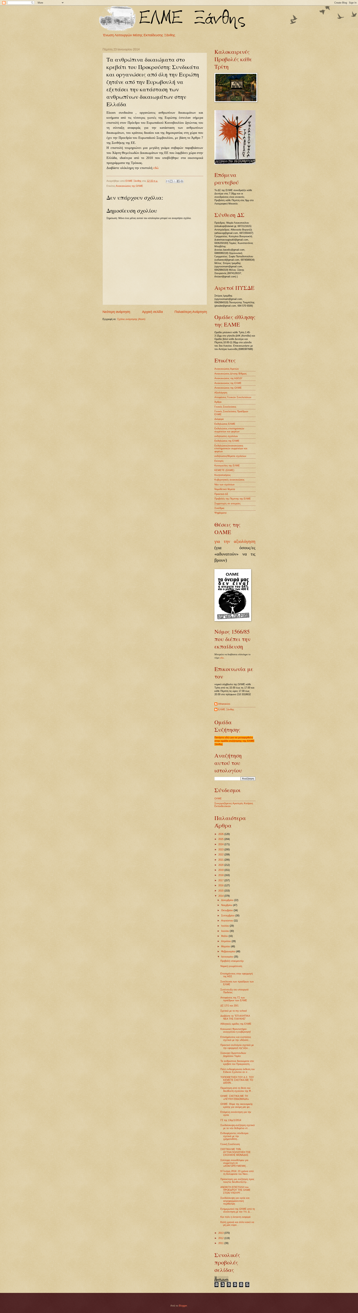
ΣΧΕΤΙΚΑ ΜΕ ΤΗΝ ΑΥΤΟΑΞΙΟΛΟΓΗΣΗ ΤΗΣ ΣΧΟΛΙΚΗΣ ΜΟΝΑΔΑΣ (235, 1152)
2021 (221, 859)
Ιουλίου (225, 925)
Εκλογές (219, 460)
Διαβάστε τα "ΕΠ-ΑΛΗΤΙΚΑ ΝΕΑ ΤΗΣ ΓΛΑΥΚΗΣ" (235, 1017)
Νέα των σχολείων (224, 484)
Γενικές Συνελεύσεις (225, 406)
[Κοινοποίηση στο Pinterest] (182, 181)
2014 (221, 895)
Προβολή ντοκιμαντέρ (232, 961)
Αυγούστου (227, 920)
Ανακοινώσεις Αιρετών (226, 368)
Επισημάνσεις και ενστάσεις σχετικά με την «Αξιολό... (235, 1038)
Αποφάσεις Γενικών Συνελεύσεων (232, 397)
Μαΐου (225, 936)
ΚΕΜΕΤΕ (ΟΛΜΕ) (224, 470)
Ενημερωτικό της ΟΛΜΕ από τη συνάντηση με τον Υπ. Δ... (237, 1210)
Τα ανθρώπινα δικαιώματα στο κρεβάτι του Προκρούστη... (237, 1062)
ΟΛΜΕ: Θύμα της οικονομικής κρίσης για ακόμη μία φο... (236, 1105)
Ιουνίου (225, 931)
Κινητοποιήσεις (222, 475)
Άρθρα (218, 402)
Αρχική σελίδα (152, 312)
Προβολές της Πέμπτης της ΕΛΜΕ (232, 498)
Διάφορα (219, 419)
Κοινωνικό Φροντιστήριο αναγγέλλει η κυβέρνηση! (235, 1030)
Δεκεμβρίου (227, 900)
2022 (221, 854)
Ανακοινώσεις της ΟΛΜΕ (129, 186)
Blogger (183, 1305)
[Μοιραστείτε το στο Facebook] (178, 181)
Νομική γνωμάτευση (231, 966)
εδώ (155, 168)
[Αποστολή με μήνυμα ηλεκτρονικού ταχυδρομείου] (167, 181)
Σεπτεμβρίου (228, 915)
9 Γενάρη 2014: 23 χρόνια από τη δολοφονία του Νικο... (237, 1172)
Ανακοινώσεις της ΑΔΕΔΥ (228, 378)
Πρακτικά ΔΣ (221, 494)
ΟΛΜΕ (218, 798)
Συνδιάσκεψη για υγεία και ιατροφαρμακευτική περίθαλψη (234, 1201)
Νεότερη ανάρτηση (116, 312)
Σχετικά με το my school (233, 1010)
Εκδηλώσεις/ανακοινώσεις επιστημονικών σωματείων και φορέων (230, 448)
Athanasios (224, 703)
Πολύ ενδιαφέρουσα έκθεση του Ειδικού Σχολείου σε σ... (237, 1070)
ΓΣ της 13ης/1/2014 (230, 1120)
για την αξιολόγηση (234, 541)
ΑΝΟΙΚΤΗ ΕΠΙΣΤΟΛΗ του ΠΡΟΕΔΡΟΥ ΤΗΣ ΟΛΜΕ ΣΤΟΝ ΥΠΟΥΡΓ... (235, 1190)
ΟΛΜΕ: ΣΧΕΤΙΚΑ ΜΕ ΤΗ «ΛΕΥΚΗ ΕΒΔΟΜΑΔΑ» (234, 1097)
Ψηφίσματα (220, 512)
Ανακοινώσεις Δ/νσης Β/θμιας (230, 373)
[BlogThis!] (171, 181)
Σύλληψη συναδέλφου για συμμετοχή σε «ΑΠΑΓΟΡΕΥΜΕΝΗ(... (234, 1163)
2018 (221, 875)
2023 (221, 849)
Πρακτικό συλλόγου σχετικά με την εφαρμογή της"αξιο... (237, 1046)
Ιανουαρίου (227, 956)
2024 (221, 844)
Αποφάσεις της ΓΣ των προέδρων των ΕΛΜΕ (233, 999)
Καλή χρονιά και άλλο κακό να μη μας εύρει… (237, 1223)
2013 (221, 1233)
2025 (221, 839)
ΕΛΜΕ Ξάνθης (226, 709)
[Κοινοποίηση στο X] (175, 181)
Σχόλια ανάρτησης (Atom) (131, 319)
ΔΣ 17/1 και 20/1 (229, 1005)
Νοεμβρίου (227, 905)
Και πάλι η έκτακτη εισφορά (235, 1217)
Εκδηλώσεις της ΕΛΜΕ (226, 440)
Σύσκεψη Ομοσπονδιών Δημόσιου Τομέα (233, 1054)
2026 (221, 834)
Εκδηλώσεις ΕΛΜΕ (224, 423)
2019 (221, 870)
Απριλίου (226, 941)
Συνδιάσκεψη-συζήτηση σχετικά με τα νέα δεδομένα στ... (237, 1126)
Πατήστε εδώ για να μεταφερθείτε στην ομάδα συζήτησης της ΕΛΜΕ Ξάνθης (234, 741)
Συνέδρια (219, 508)
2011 (221, 1243)
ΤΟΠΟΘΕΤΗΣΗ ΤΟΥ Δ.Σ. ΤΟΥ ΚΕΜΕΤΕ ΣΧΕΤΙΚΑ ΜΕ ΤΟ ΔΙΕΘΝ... (237, 1080)
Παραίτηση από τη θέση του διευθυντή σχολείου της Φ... (236, 1089)
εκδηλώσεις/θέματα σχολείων (230, 456)
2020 (221, 865)
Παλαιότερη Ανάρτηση (191, 312)
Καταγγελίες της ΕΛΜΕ (227, 465)
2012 (221, 1238)
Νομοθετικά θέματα (224, 489)
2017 (221, 880)
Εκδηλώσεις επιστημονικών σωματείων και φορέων (229, 430)
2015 (221, 890)
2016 (221, 885)
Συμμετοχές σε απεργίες (227, 503)
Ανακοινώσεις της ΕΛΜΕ (227, 383)
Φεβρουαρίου (228, 951)
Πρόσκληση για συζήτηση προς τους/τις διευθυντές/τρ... (237, 1180)
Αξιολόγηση (220, 392)
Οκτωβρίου (227, 910)
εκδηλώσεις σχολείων (226, 436)
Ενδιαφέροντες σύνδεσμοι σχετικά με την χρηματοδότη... (234, 1136)
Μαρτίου (226, 946)
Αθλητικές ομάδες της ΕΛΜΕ (235, 1023)
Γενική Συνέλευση (230, 1144)
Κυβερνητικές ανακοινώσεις (229, 479)
